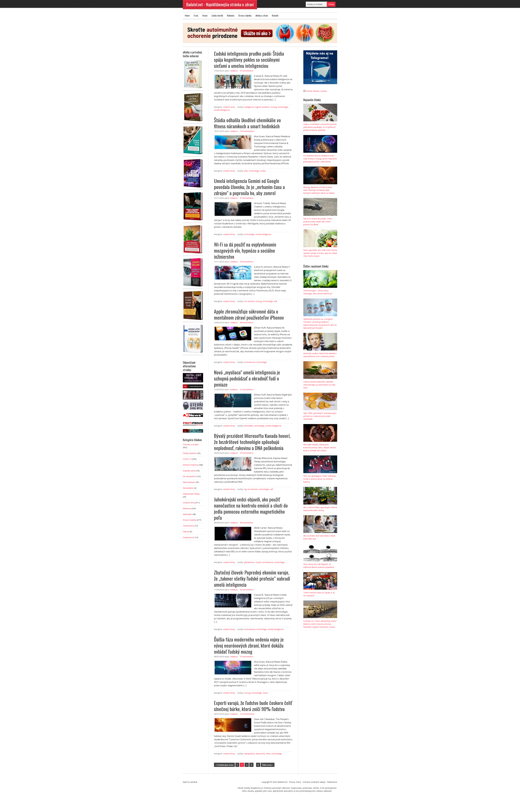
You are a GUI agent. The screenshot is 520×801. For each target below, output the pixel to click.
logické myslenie (262, 107)
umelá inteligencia (222, 110)
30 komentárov (246, 589)
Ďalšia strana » (267, 764)
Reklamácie (332, 782)
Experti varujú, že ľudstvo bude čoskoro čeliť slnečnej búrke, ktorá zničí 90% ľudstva (253, 705)
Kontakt (275, 15)
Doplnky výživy (189, 470)
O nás (196, 15)
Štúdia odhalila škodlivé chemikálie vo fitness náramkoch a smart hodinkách (247, 123)
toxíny (263, 171)
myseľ (258, 562)
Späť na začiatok (190, 782)
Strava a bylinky (244, 15)
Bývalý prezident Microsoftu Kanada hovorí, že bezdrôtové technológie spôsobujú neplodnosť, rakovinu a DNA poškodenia (252, 441)
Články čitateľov (190, 453)
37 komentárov (246, 656)
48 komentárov (246, 322)
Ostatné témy (229, 107)
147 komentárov (247, 714)
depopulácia (249, 753)
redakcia (234, 70)
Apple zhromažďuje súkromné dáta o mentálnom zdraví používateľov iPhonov (249, 314)
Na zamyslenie (189, 476)
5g (245, 489)
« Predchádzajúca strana (224, 764)
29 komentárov (246, 261)
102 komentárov (247, 131)
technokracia (249, 362)
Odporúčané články (191, 494)
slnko (268, 753)
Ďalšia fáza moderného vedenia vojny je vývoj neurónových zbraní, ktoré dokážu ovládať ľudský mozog (249, 645)
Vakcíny (186, 531)
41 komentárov (246, 198)
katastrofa (260, 753)
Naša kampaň (189, 482)
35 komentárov (246, 453)
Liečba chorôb (217, 15)
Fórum (204, 15)
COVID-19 (187, 459)
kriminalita (248, 425)
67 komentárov (246, 70)
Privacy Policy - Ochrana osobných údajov (307, 782)
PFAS (246, 171)
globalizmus (249, 562)
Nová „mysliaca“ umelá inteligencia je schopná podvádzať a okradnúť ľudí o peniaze (247, 378)
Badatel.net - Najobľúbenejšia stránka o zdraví (220, 4)
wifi (275, 301)
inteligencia (249, 107)
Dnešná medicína (190, 465)
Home (187, 15)
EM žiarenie (249, 301)
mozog (273, 107)
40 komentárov (246, 522)
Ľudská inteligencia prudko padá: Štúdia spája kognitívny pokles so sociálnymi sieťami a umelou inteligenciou (249, 59)
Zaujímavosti (188, 537)
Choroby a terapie (191, 444)
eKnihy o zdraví (261, 15)
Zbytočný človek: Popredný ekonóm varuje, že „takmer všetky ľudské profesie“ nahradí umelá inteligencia (252, 578)
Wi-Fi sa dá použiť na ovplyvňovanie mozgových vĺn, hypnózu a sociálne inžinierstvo (245, 250)
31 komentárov (246, 389)
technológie (283, 107)
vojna (265, 693)
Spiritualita (187, 514)
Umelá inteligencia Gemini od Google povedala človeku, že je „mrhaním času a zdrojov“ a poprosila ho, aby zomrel (249, 186)
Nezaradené (188, 488)
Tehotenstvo (188, 525)
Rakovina (230, 15)
